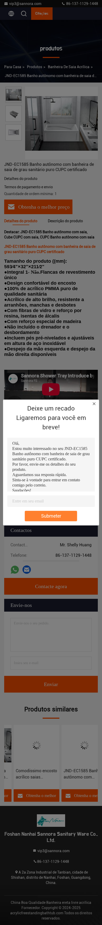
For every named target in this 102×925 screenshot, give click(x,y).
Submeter (51, 516)
